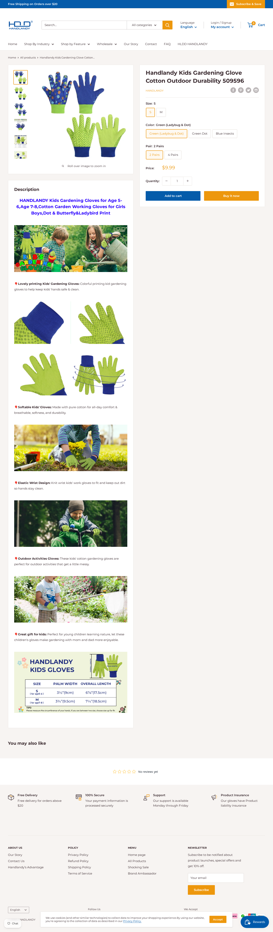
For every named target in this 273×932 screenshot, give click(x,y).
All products (28, 57)
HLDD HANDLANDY (193, 44)
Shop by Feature (73, 44)
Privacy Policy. (132, 921)
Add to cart (173, 195)
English (15, 909)
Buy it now (231, 195)
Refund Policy (78, 861)
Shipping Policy (79, 867)
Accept (218, 919)
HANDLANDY (154, 90)
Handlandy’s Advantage (26, 867)
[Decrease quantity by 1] (166, 181)
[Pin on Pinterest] (241, 90)
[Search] (167, 25)
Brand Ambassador (142, 873)
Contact (151, 44)
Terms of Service (80, 873)
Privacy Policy (78, 855)
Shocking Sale (138, 867)
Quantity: (153, 181)
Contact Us (16, 861)
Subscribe (201, 890)
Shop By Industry (37, 44)
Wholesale (105, 44)
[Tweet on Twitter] (248, 90)
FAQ (167, 44)
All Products (137, 861)
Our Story (131, 44)
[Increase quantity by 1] (187, 181)
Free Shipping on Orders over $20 (32, 4)
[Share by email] (256, 90)
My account (221, 27)
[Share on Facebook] (233, 90)
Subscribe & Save (248, 4)
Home (12, 44)
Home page (136, 855)
